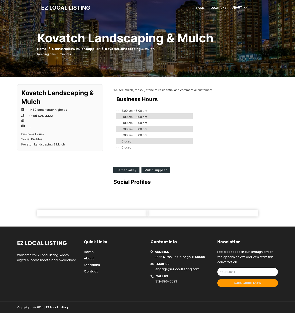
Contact (91, 271)
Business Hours (32, 134)
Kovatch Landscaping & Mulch (43, 144)
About (89, 258)
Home (200, 7)
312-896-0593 (166, 281)
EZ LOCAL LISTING (65, 7)
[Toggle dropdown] (245, 7)
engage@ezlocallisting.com (177, 269)
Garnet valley (63, 49)
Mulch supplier (87, 49)
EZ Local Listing (42, 243)
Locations (218, 7)
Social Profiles (31, 139)
